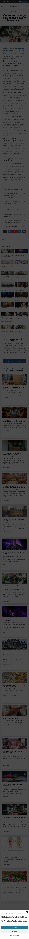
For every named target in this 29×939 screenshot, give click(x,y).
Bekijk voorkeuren (14, 935)
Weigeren (14, 931)
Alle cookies (14, 927)
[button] (27, 912)
